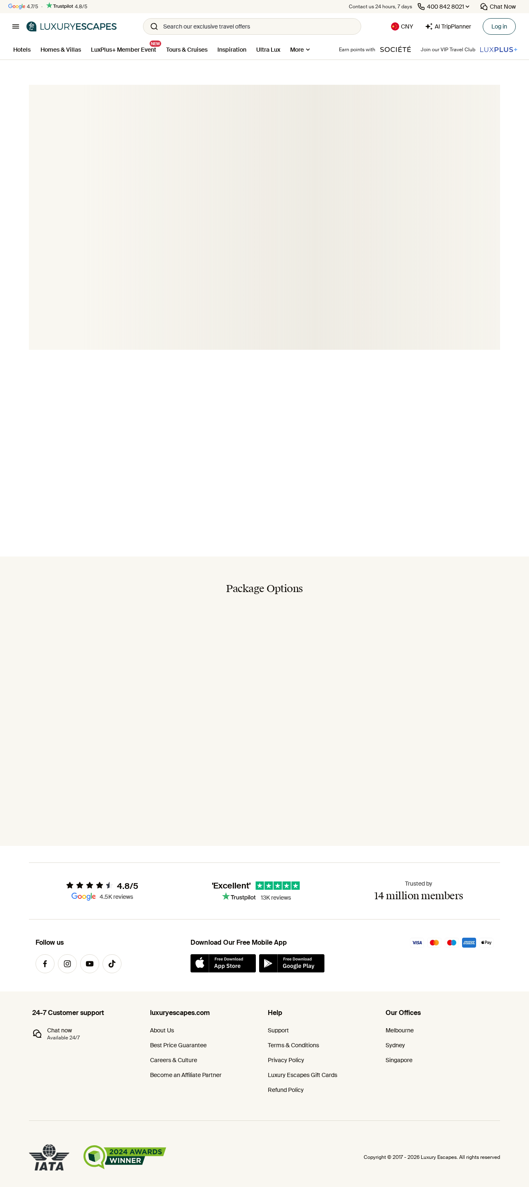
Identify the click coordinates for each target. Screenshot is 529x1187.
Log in (499, 26)
